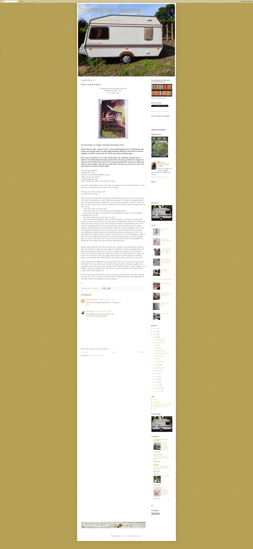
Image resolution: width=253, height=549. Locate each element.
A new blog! (158, 348)
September (158, 368)
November (158, 343)
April (156, 382)
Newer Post (85, 352)
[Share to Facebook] (109, 288)
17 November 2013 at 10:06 (103, 311)
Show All (170, 501)
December (158, 340)
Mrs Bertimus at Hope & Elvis (166, 294)
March (157, 385)
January (158, 391)
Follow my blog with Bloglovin (160, 111)
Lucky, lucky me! (160, 356)
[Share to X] (107, 288)
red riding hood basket (160, 407)
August (157, 371)
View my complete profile (159, 177)
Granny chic (156, 402)
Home (113, 352)
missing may (165, 476)
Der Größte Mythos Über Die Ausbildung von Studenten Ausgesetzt (161, 468)
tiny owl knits (157, 455)
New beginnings (166, 283)
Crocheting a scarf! (160, 351)
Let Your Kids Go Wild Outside (162, 279)
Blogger (139, 536)
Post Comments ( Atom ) (97, 356)
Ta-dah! (157, 345)
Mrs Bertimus (90, 311)
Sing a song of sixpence (162, 353)
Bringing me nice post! (165, 270)
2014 (155, 335)
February (158, 388)
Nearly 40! (158, 359)
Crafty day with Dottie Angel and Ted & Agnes (166, 251)
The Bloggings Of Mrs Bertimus (160, 440)
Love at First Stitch (165, 230)
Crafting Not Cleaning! (111, 10)
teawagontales (157, 488)
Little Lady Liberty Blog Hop (166, 240)
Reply (87, 305)
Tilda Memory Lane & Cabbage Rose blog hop (166, 261)
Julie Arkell (164, 314)
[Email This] (102, 288)
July (156, 374)
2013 (155, 338)
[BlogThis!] (105, 288)
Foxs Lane (156, 474)
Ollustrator (125, 536)
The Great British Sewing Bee (162, 404)
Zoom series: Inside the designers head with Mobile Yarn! (161, 458)
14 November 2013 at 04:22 (106, 300)
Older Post (141, 352)
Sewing (155, 400)
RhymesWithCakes (92, 300)
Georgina (162, 162)
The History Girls (160, 361)
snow (154, 409)
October (157, 365)
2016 (155, 329)
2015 (155, 332)
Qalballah (156, 465)
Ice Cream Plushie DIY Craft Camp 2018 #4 (164, 492)
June (157, 377)
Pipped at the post (165, 304)
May (156, 380)
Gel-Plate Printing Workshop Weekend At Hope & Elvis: (165, 446)
